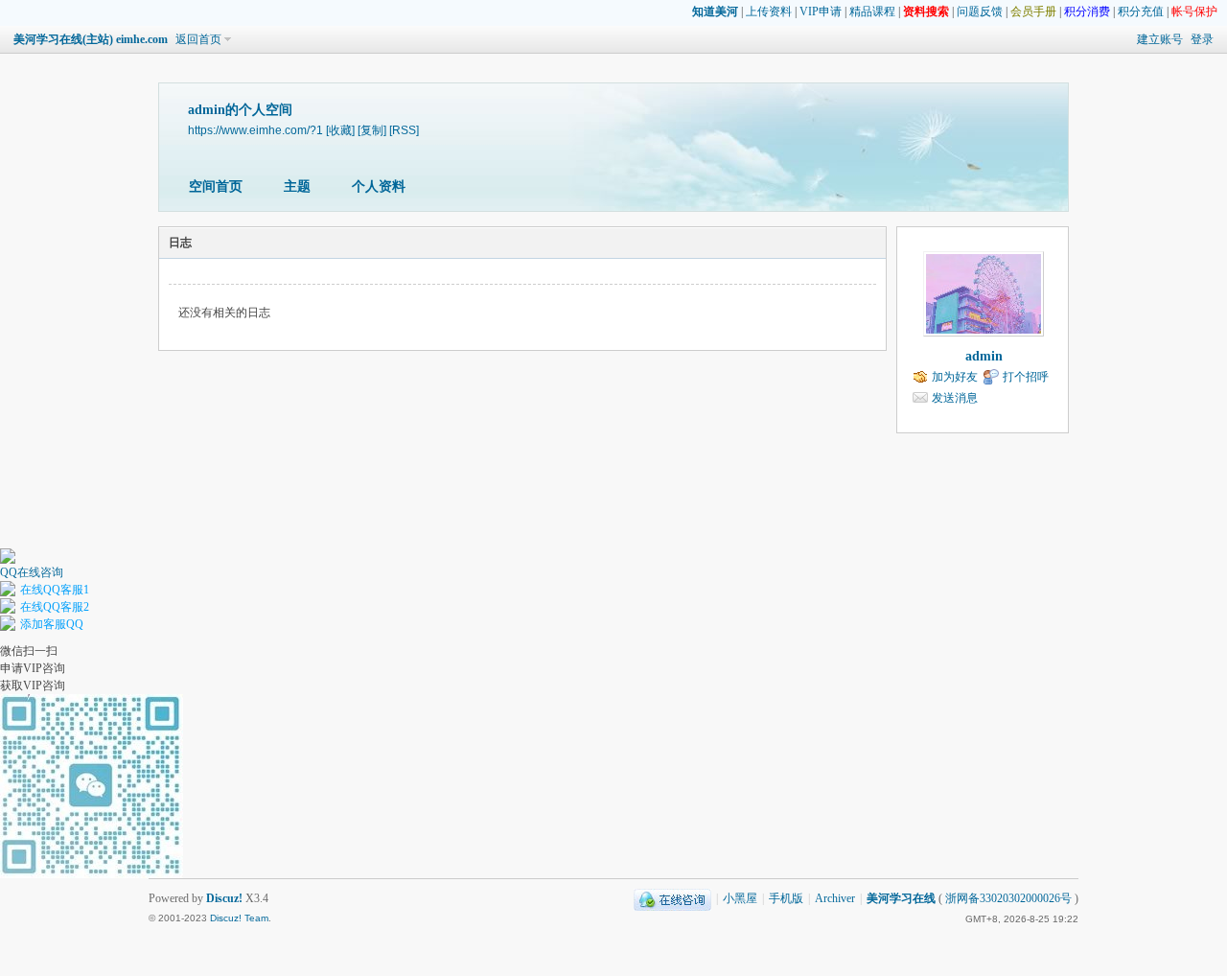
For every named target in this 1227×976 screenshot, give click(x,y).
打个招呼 (1026, 376)
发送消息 (955, 398)
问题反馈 (980, 11)
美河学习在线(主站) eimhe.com (90, 39)
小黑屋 (740, 898)
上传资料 (769, 11)
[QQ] (672, 898)
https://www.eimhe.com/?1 (255, 130)
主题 (297, 186)
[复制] (372, 130)
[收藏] (340, 130)
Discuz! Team (239, 918)
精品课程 (872, 11)
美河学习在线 (901, 898)
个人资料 (378, 186)
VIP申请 (820, 11)
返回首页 (198, 39)
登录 (1202, 39)
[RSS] (404, 130)
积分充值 (1141, 11)
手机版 (786, 898)
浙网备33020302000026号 (1008, 898)
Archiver (835, 898)
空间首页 (216, 186)
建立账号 (1160, 39)
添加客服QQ (51, 624)
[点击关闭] (1, 539)
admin (984, 356)
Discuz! (224, 898)
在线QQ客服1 (54, 589)
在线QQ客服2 (54, 607)
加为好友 (955, 376)
